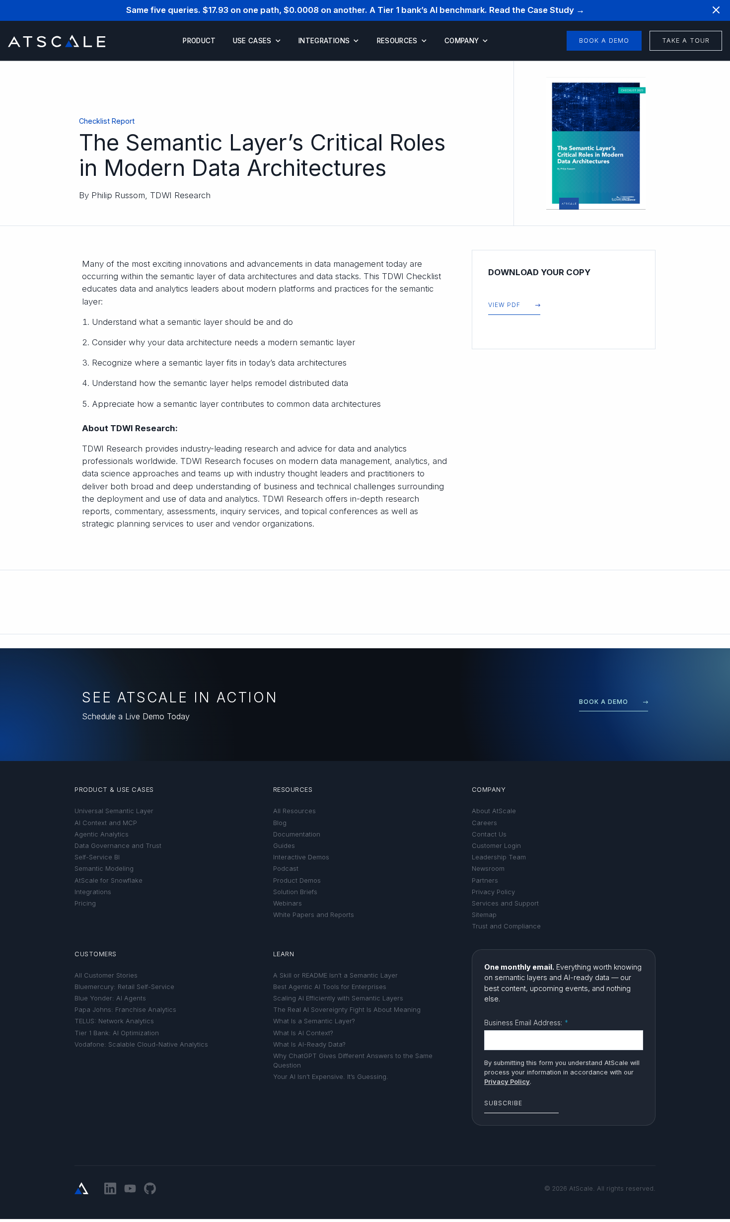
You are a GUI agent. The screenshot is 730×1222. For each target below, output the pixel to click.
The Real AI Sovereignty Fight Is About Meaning (347, 1009)
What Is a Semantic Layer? (314, 1021)
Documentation (296, 834)
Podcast (285, 868)
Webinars (287, 903)
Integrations (324, 41)
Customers (95, 954)
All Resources (294, 811)
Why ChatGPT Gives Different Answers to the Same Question (353, 1060)
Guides (284, 845)
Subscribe (503, 1103)
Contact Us (489, 834)
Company (461, 41)
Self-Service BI (97, 857)
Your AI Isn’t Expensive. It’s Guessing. (330, 1076)
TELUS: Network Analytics (114, 1021)
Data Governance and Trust (117, 845)
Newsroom (488, 868)
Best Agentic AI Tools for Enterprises (329, 987)
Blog (280, 823)
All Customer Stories (106, 975)
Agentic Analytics (101, 834)
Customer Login (496, 845)
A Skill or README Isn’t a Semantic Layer (335, 975)
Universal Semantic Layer (113, 811)
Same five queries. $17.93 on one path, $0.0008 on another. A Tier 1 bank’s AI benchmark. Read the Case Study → (355, 10)
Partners (485, 880)
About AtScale (494, 811)
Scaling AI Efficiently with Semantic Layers (338, 998)
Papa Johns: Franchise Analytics (125, 1009)
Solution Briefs (295, 892)
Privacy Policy (493, 892)
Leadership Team (499, 857)
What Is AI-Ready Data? (309, 1044)
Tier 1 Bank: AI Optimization (116, 1033)
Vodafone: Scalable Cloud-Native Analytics (141, 1044)
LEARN (283, 954)
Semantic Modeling (104, 868)
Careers (484, 823)
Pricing (85, 903)
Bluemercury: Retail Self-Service (124, 987)
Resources (397, 41)
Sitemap (484, 914)
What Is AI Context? (303, 1033)
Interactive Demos (301, 857)
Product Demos (297, 880)
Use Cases (252, 41)
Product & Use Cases (114, 789)
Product (199, 41)
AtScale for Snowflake (108, 880)
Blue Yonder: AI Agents (110, 998)
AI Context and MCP (105, 823)
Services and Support (505, 903)
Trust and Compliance (506, 926)
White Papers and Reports (313, 914)
